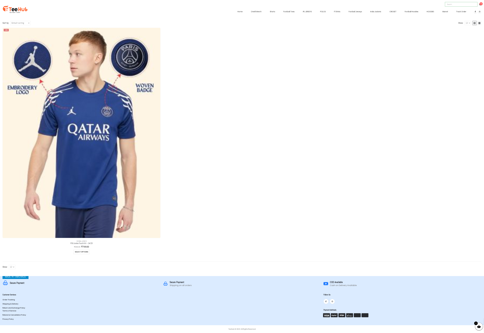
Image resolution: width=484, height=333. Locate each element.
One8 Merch (256, 11)
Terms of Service (9, 311)
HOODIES (430, 11)
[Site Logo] (15, 9)
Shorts (272, 11)
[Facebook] (475, 11)
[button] (474, 23)
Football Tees (288, 11)
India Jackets (375, 11)
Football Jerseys (355, 11)
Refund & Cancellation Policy (14, 315)
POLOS (323, 11)
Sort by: (6, 23)
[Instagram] (479, 11)
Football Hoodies (411, 11)
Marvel (445, 11)
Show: (460, 23)
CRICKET (392, 11)
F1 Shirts (337, 11)
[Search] (473, 4)
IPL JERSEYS (307, 11)
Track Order (461, 11)
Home (240, 11)
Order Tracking (9, 299)
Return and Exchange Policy (14, 308)
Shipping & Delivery (10, 304)
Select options (81, 252)
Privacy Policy (8, 319)
